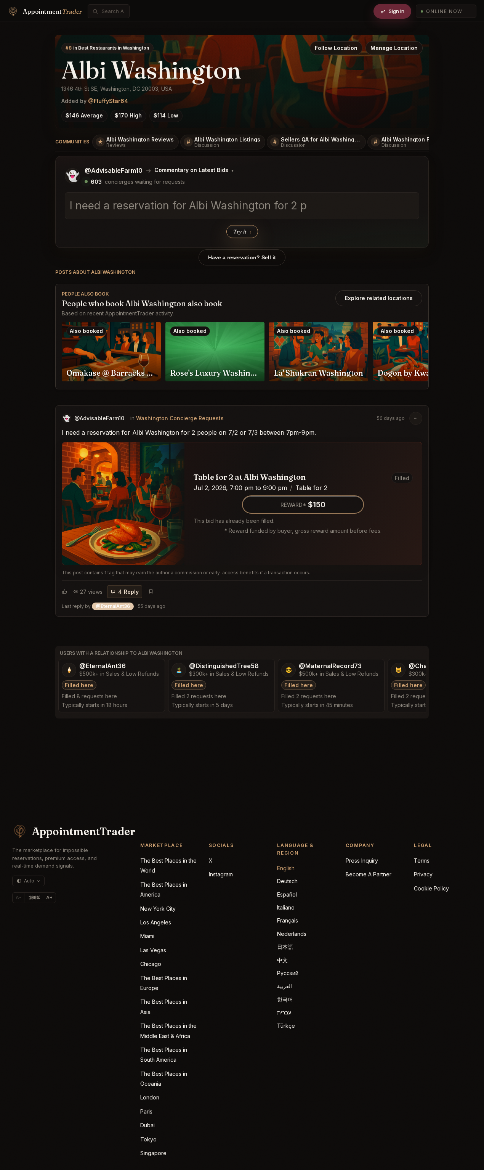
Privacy (423, 874)
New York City (158, 908)
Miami (147, 936)
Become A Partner (368, 874)
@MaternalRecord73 (330, 666)
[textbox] (242, 206)
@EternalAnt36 (102, 666)
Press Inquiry (362, 860)
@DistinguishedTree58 (224, 666)
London (149, 1097)
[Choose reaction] (64, 591)
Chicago (150, 964)
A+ (49, 897)
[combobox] (113, 11)
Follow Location (336, 48)
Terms (422, 860)
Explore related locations (379, 298)
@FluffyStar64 (108, 101)
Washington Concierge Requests (180, 418)
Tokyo (148, 1139)
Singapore (153, 1153)
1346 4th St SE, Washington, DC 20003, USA (116, 88)
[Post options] (415, 418)
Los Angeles (155, 922)
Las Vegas (153, 950)
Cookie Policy (431, 888)
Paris (146, 1111)
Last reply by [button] (113, 606)
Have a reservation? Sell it (242, 257)
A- (18, 897)
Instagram (221, 874)
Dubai (147, 1125)
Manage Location (394, 48)
